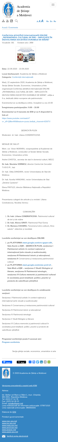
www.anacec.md (9, 430)
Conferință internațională (22, 77)
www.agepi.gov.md (10, 432)
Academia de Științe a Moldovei (24, 10)
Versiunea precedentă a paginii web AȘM (19, 385)
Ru (55, 21)
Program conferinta (11, 342)
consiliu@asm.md (15, 403)
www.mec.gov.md (9, 421)
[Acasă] (8, 10)
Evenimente (13, 28)
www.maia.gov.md (9, 425)
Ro (47, 21)
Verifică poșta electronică (17, 436)
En (51, 21)
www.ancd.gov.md (9, 427)
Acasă (4, 28)
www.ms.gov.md (9, 423)
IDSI (14, 412)
